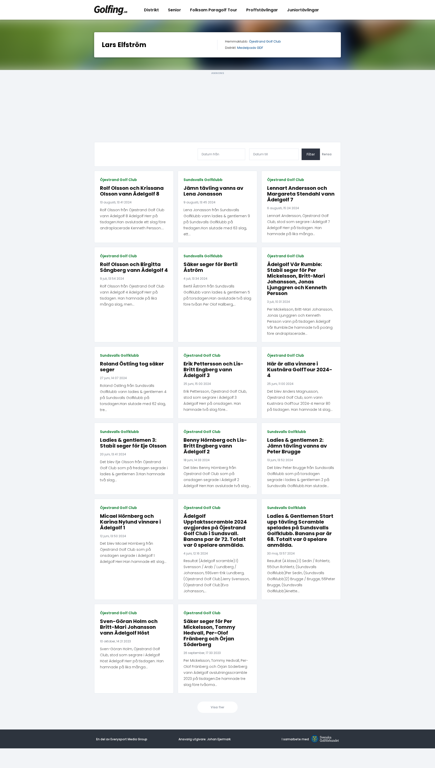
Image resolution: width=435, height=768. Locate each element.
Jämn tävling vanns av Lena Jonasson (213, 191)
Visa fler (217, 707)
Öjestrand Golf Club (265, 42)
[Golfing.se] (110, 10)
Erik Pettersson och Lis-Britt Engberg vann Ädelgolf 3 (213, 369)
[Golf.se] (324, 739)
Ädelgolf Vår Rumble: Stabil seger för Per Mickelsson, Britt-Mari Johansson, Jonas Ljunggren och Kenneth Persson (297, 279)
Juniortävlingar (303, 10)
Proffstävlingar (262, 10)
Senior (174, 10)
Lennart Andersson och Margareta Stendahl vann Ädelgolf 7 (301, 194)
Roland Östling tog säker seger (132, 367)
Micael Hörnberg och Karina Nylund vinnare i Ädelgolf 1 (130, 522)
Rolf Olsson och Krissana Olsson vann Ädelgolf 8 (132, 191)
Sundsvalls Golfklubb (203, 179)
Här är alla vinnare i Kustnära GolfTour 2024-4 (299, 369)
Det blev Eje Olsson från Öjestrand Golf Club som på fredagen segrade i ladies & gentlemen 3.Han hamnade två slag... (134, 471)
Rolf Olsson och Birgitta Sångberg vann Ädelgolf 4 (134, 267)
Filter (311, 154)
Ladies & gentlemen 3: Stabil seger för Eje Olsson (133, 443)
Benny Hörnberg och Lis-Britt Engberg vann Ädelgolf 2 (215, 446)
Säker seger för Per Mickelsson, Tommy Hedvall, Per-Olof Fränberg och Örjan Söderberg (209, 632)
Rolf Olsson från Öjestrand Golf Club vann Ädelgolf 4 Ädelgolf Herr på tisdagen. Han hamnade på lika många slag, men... (132, 295)
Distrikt (151, 10)
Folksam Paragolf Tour (213, 10)
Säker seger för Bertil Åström (211, 267)
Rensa (327, 154)
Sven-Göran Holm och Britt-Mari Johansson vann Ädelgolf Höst (129, 627)
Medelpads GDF (250, 48)
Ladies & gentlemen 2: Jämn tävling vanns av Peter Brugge (297, 446)
